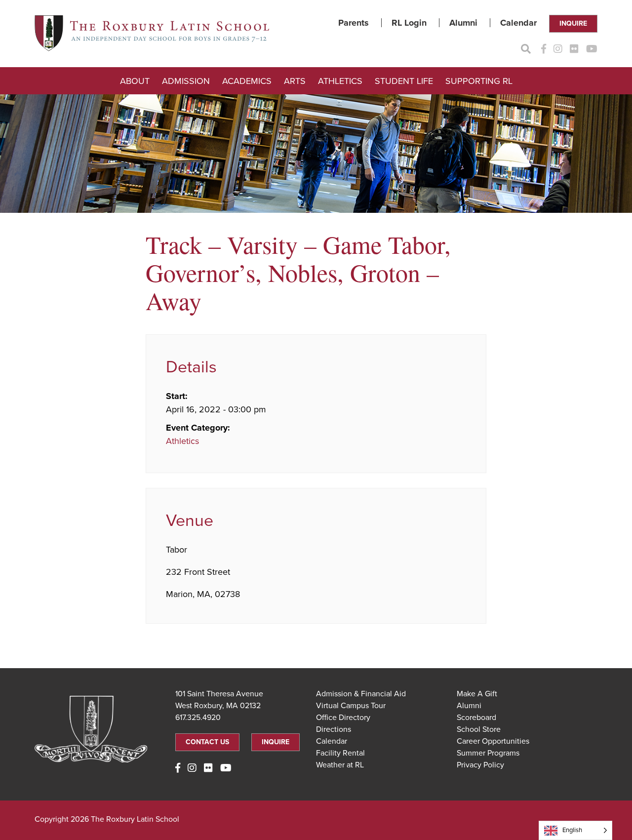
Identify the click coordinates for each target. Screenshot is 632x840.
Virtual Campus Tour (351, 706)
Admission (186, 81)
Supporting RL (479, 81)
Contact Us (207, 742)
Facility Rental (340, 753)
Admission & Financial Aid (361, 694)
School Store (479, 729)
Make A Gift (477, 694)
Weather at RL (340, 765)
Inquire (573, 23)
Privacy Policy (480, 765)
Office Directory (343, 717)
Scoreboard (476, 717)
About (135, 81)
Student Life (404, 81)
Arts (295, 81)
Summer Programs (488, 753)
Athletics (340, 81)
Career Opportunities (493, 741)
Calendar (518, 22)
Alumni (463, 22)
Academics (247, 81)
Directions (333, 729)
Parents (353, 22)
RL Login (409, 22)
